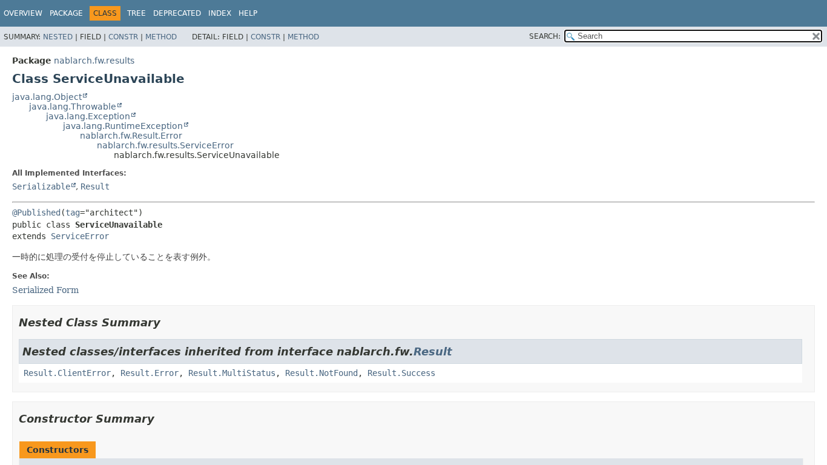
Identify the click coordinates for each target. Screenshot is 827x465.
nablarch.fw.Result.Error (131, 135)
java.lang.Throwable (72, 106)
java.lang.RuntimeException (123, 126)
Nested (58, 37)
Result (95, 186)
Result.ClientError (67, 373)
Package (66, 13)
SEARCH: (545, 36)
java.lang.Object (47, 97)
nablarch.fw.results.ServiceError (165, 145)
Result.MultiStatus (231, 373)
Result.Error (149, 373)
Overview (23, 13)
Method (161, 37)
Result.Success (401, 373)
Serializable (41, 186)
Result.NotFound (321, 373)
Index (219, 13)
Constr (123, 37)
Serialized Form (45, 290)
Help (248, 13)
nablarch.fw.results (94, 60)
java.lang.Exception (88, 116)
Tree (136, 13)
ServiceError (80, 236)
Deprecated (177, 13)
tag (72, 212)
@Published (36, 212)
